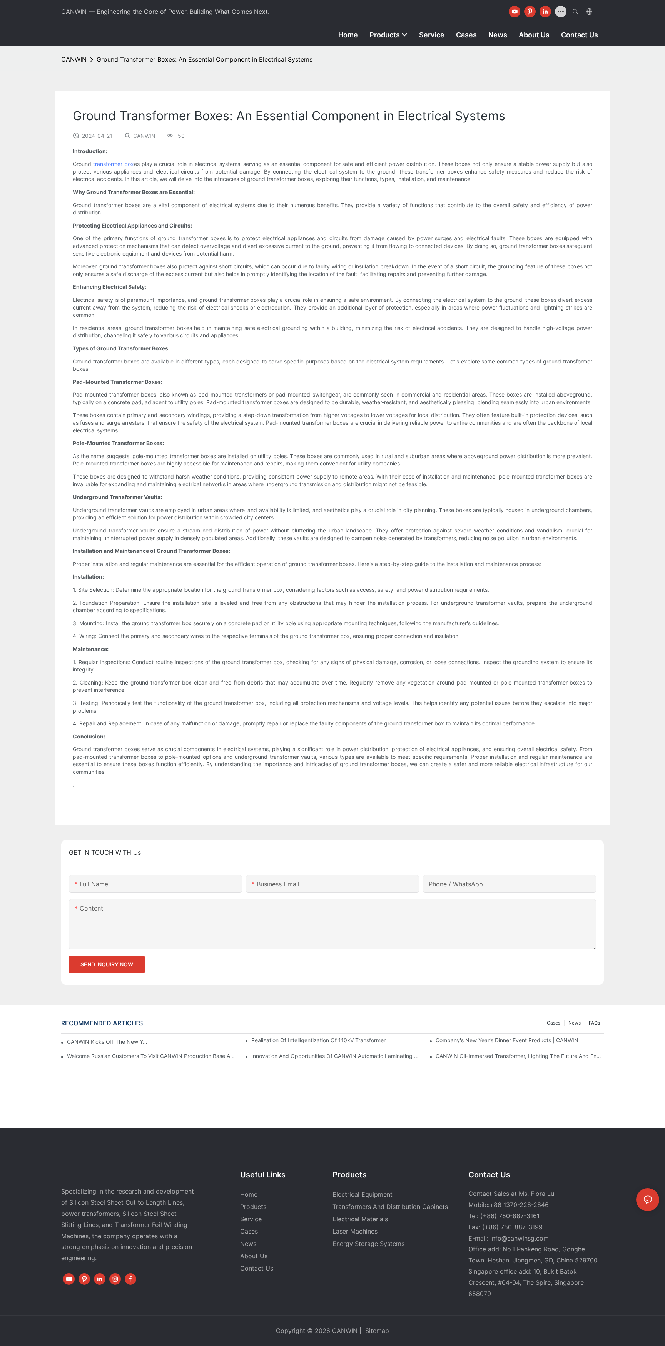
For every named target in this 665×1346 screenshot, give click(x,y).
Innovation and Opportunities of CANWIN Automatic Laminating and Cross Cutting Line (335, 1056)
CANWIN (74, 59)
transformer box (113, 164)
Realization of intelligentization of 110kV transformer (318, 1040)
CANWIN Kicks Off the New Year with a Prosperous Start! (107, 1041)
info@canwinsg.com (519, 1238)
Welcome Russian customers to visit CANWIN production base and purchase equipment (151, 1056)
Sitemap (376, 1330)
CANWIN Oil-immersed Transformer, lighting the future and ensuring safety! (520, 1056)
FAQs (594, 1023)
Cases (553, 1023)
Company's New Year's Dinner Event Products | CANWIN (507, 1040)
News (574, 1023)
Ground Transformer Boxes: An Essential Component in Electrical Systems (204, 59)
